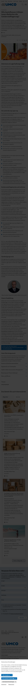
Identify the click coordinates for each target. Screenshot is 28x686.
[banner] (14, 343)
